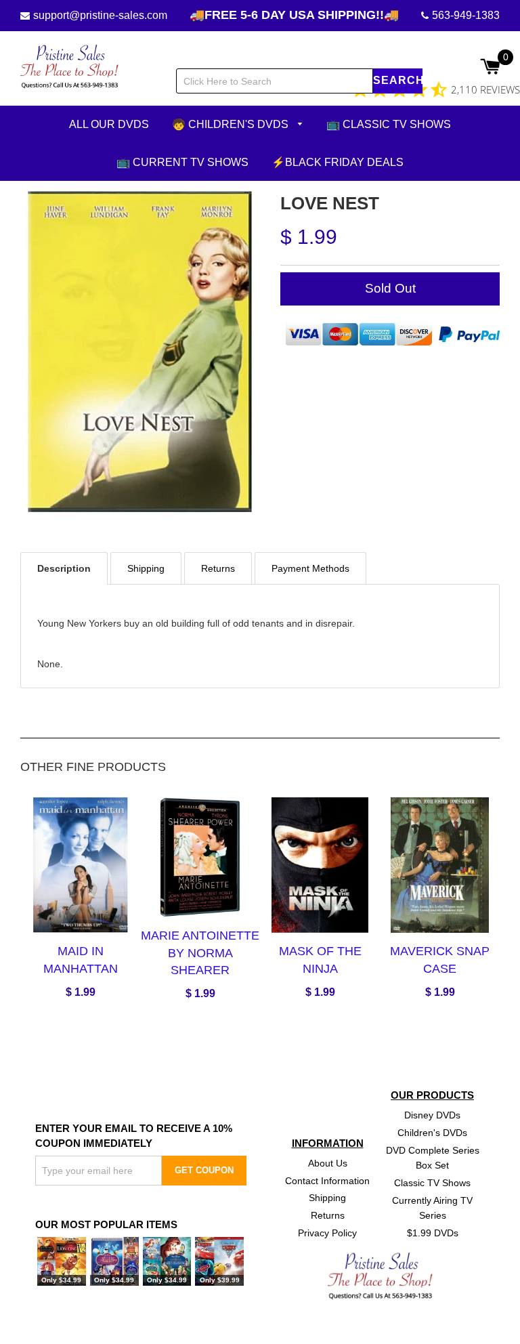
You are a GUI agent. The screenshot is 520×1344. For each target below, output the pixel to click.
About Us (327, 1162)
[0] (490, 67)
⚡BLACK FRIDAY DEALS (338, 161)
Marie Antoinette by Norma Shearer (200, 952)
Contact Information (327, 1180)
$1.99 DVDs (432, 1232)
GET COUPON (204, 1170)
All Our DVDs (109, 124)
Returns (328, 1215)
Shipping (327, 1197)
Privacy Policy (327, 1232)
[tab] (64, 568)
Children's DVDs (432, 1132)
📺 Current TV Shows (182, 161)
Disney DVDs (432, 1115)
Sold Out (390, 288)
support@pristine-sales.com (100, 15)
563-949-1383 (466, 15)
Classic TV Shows (432, 1182)
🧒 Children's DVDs (231, 124)
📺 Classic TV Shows (388, 124)
